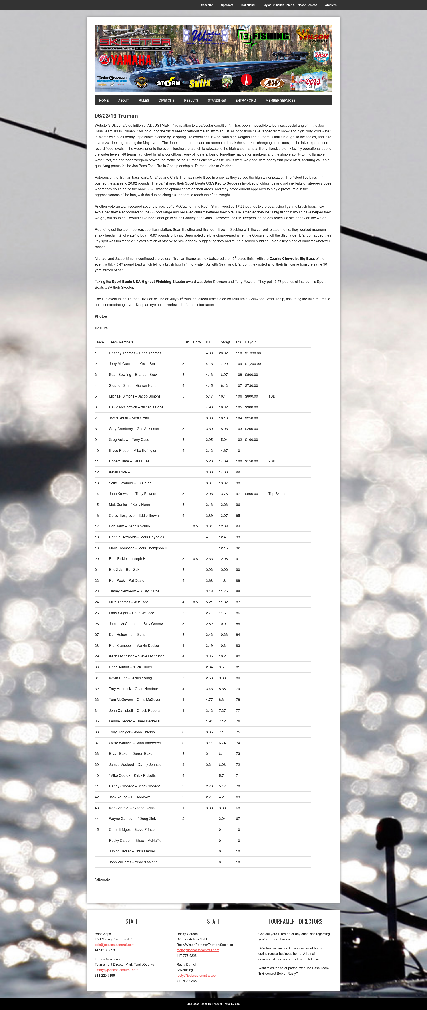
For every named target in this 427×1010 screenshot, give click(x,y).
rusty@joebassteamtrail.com (197, 975)
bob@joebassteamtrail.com (115, 944)
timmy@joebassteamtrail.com (116, 969)
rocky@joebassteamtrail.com (198, 949)
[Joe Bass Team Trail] (213, 58)
